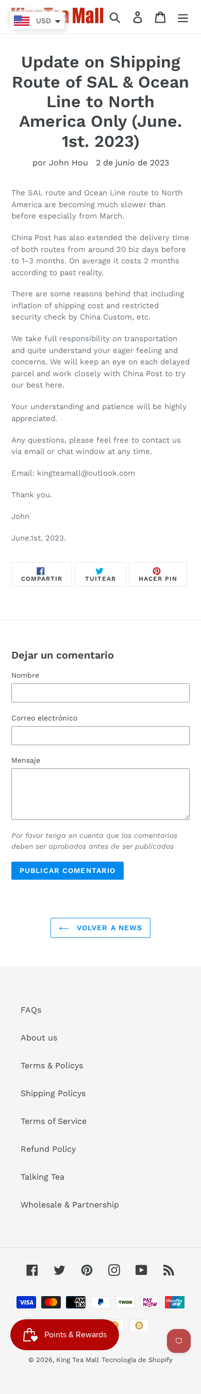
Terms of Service (54, 1121)
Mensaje (25, 760)
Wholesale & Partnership (70, 1205)
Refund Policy (48, 1149)
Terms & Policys (52, 1065)
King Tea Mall (77, 1360)
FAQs (31, 1010)
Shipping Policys (53, 1093)
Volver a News (108, 927)
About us (39, 1038)
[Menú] (183, 16)
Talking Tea (42, 1177)
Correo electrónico (44, 718)
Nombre (25, 675)
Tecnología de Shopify (137, 1360)
